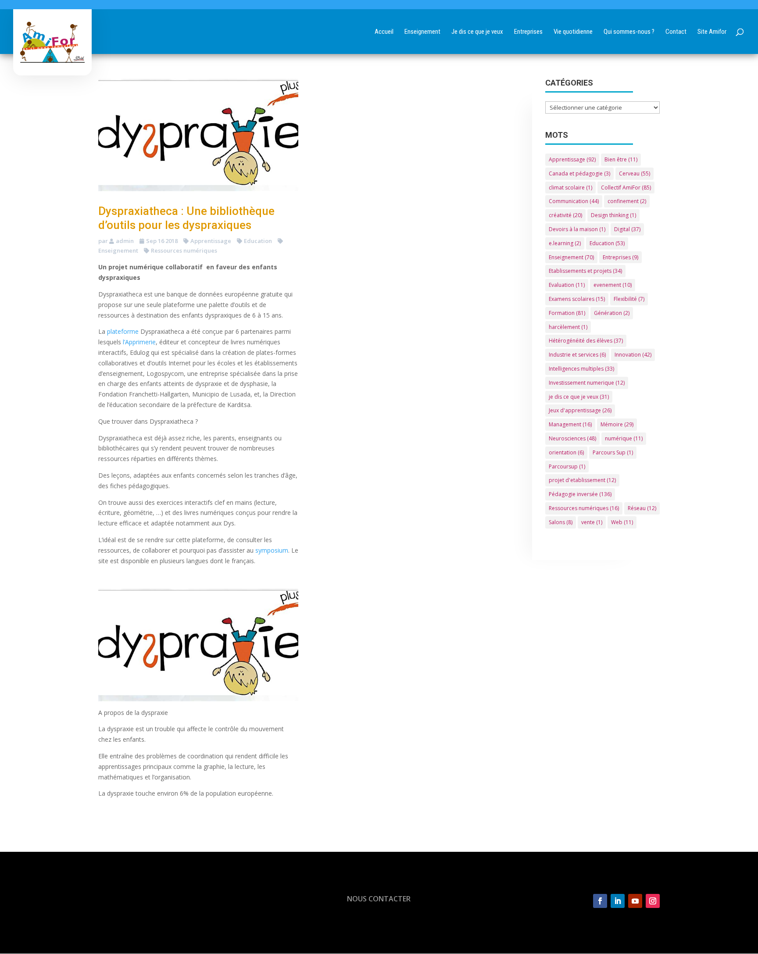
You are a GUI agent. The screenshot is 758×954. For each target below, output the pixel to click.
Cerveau (634, 173)
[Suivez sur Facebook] (600, 901)
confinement (627, 201)
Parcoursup (567, 466)
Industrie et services (577, 354)
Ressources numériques (184, 250)
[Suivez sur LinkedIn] (618, 901)
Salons (560, 522)
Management (570, 424)
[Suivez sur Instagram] (653, 901)
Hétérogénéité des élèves (586, 340)
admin (125, 241)
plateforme (123, 331)
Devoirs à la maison (577, 229)
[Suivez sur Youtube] (635, 901)
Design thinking (613, 215)
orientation (566, 452)
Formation (567, 313)
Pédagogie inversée (580, 494)
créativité (565, 215)
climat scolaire (570, 187)
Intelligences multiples (581, 368)
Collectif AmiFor (626, 187)
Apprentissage (210, 241)
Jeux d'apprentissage (580, 410)
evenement (613, 285)
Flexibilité (629, 299)
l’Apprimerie (138, 342)
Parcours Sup (613, 452)
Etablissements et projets (585, 271)
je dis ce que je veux (579, 396)
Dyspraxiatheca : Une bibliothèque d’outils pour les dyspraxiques (186, 217)
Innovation (633, 354)
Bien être (620, 159)
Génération (611, 313)
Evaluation (567, 285)
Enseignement (571, 257)
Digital (627, 229)
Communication (574, 201)
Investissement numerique (587, 382)
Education (258, 241)
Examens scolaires (577, 299)
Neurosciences (572, 438)
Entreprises (620, 257)
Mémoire (617, 424)
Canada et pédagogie (579, 173)
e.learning (565, 243)
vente (591, 522)
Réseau (642, 508)
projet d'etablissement (582, 480)
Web (622, 522)
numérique (624, 438)
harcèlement (568, 327)
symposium (271, 550)
